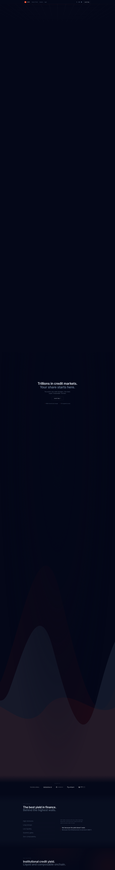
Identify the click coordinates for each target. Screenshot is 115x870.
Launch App (87, 2)
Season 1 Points (35, 2)
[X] (77, 2)
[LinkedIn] (81, 2)
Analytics (41, 2)
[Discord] (79, 2)
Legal (46, 2)
